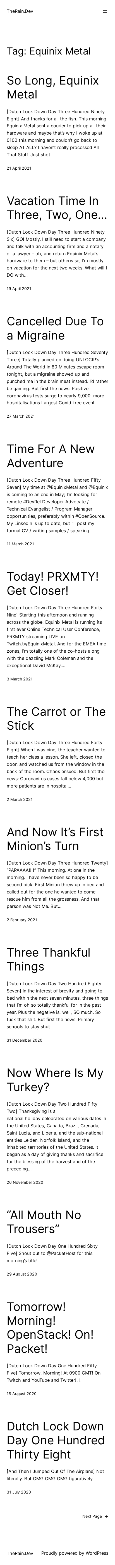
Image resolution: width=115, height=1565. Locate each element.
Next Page (95, 1516)
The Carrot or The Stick (56, 718)
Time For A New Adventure (51, 456)
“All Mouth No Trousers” (44, 1222)
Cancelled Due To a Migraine (55, 328)
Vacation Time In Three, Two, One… (57, 208)
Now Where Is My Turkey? (55, 1080)
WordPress (97, 1553)
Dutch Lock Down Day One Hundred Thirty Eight (56, 1440)
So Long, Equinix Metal (53, 87)
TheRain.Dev (20, 11)
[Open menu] (105, 11)
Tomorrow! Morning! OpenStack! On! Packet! (50, 1328)
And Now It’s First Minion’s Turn (55, 839)
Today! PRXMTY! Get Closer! (53, 583)
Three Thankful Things (48, 959)
